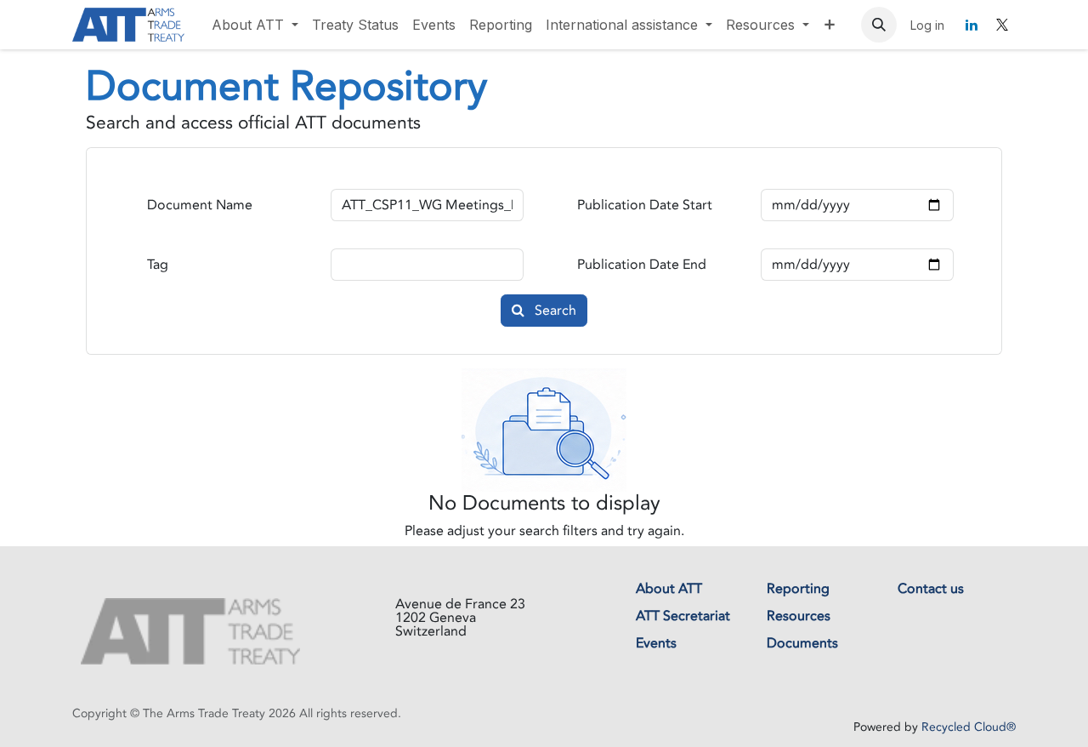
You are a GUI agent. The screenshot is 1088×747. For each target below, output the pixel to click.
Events (656, 643)
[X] (1002, 24)
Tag (157, 264)
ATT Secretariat (683, 616)
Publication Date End (641, 264)
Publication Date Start (644, 205)
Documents (802, 643)
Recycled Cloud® (968, 727)
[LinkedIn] (971, 24)
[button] (879, 25)
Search (553, 310)
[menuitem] (255, 24)
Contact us (931, 588)
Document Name (199, 205)
